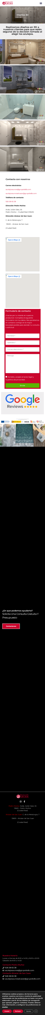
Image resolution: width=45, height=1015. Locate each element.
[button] (41, 3)
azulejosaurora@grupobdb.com (18, 189)
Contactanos (11, 626)
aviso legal (28, 377)
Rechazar (18, 1011)
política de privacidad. (16, 380)
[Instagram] (21, 801)
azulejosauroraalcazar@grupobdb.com (21, 193)
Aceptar (6, 1011)
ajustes (5, 1007)
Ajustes (28, 1011)
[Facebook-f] (24, 801)
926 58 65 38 (11, 201)
